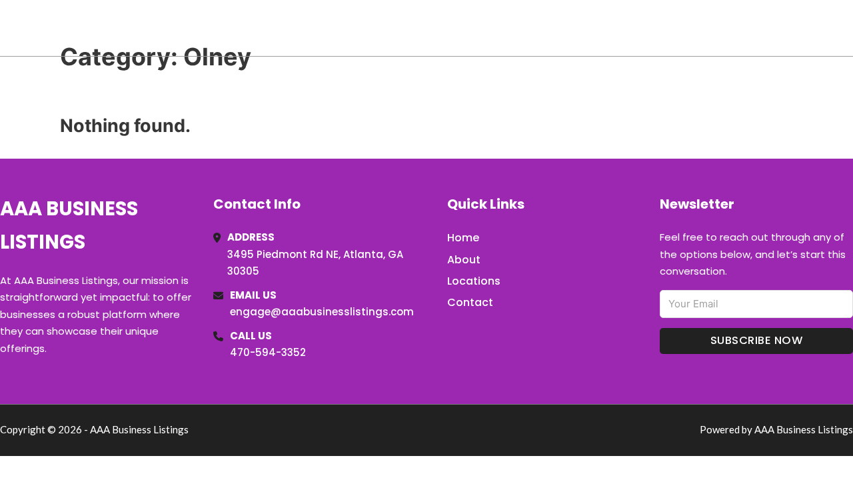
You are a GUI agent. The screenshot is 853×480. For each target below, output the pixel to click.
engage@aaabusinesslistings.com (322, 312)
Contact (470, 302)
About (463, 259)
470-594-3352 (268, 352)
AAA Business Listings (126, 28)
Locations (758, 28)
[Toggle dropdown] (848, 28)
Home (698, 28)
